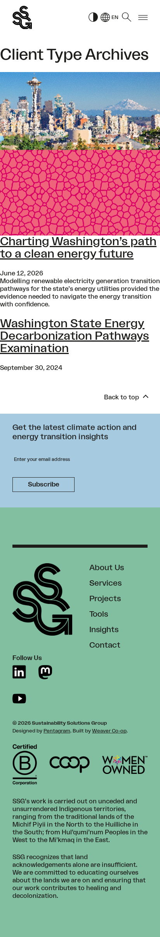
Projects (105, 599)
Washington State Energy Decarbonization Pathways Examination (74, 336)
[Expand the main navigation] (143, 17)
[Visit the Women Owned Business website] (125, 764)
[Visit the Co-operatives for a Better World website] (69, 764)
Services (105, 583)
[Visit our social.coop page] (45, 672)
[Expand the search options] (126, 17)
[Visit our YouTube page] (19, 698)
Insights (103, 630)
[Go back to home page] (22, 17)
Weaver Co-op (109, 731)
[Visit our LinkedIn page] (19, 672)
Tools (98, 614)
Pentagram (56, 731)
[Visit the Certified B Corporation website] (24, 764)
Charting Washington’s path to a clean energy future (78, 248)
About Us (106, 568)
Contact (104, 645)
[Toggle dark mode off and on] (93, 17)
